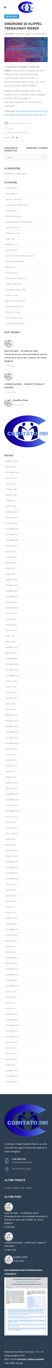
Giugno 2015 (11, 997)
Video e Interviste (13, 323)
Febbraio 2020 (11, 715)
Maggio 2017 (11, 901)
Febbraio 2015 (11, 1014)
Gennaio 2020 (11, 721)
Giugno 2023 (11, 489)
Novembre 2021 (12, 596)
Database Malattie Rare (18, 132)
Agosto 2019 (11, 749)
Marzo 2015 (10, 1008)
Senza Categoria (13, 301)
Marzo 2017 (10, 912)
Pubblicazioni (11, 284)
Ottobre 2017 (11, 873)
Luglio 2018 (10, 822)
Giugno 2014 (11, 1053)
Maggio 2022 (11, 563)
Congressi (10, 211)
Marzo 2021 (10, 642)
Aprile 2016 (10, 946)
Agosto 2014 (11, 1042)
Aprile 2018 (10, 839)
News (7, 273)
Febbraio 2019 (11, 783)
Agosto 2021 (11, 613)
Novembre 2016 (12, 929)
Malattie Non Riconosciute (18, 256)
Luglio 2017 (10, 890)
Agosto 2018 (11, 816)
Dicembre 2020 (11, 658)
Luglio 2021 (10, 619)
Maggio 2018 (11, 833)
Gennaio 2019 (11, 788)
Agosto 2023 (11, 478)
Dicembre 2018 (11, 794)
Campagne (10, 194)
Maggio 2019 (11, 766)
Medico (8, 267)
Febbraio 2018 (11, 850)
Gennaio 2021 (11, 653)
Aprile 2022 (10, 568)
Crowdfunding (12, 216)
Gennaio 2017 (11, 924)
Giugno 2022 (11, 557)
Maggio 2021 (11, 630)
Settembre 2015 (12, 986)
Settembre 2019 (12, 743)
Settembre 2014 (12, 1037)
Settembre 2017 (12, 879)
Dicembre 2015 (11, 969)
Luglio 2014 (10, 1048)
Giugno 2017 (11, 895)
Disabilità (9, 233)
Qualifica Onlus (20, 400)
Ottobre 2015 (11, 980)
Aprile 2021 (10, 636)
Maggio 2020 (11, 698)
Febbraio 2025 (11, 461)
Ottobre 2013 (11, 1082)
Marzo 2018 (10, 845)
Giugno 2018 (11, 828)
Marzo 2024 (10, 467)
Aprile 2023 (10, 500)
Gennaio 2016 (11, 963)
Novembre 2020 (12, 664)
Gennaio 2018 (11, 856)
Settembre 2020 (12, 675)
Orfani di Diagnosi (13, 278)
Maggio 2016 (11, 941)
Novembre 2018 (12, 800)
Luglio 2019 (10, 754)
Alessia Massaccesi (22, 123)
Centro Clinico (12, 199)
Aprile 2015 (10, 1003)
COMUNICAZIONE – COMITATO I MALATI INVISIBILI (24, 386)
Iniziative (9, 250)
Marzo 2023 (10, 506)
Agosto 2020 (11, 681)
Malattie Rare (11, 261)
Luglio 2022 (10, 551)
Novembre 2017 (12, 867)
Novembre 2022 (12, 529)
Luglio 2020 (10, 687)
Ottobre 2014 (11, 1031)
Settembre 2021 (12, 608)
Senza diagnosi (12, 306)
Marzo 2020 (10, 709)
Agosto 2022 (11, 546)
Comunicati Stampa (14, 205)
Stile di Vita (10, 312)
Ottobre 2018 (11, 805)
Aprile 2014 (10, 1065)
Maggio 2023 (11, 495)
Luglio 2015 (10, 991)
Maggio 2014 (11, 1059)
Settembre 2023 (12, 472)
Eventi (8, 239)
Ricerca (8, 295)
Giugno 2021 (11, 625)
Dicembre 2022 (11, 523)
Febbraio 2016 (11, 958)
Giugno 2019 (11, 760)
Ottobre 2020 (11, 670)
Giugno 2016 (11, 935)
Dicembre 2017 (11, 862)
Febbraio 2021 (11, 647)
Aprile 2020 (10, 704)
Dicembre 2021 (11, 591)
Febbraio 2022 (11, 579)
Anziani (8, 188)
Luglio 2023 (10, 484)
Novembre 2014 (12, 1025)
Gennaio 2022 (11, 585)
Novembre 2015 (12, 974)
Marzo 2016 (10, 952)
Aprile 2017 (10, 907)
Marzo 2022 (10, 574)
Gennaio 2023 (11, 517)
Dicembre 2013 (11, 1070)
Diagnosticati (11, 227)
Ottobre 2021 (11, 602)
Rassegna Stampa (13, 290)
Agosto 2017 (11, 884)
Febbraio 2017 (11, 918)
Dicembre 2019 (11, 726)
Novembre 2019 (12, 732)
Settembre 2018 (12, 811)
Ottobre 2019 (11, 737)
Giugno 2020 (11, 692)
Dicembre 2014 (11, 1020)
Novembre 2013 (12, 1076)
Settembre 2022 (12, 540)
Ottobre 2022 (11, 534)
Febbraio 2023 (11, 512)
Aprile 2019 (10, 771)
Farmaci (9, 244)
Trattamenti (11, 318)
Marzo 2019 (10, 777)
